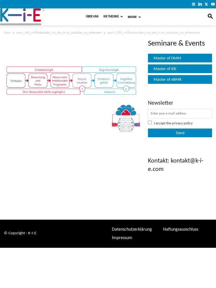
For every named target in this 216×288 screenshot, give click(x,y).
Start (7, 33)
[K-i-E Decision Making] (35, 16)
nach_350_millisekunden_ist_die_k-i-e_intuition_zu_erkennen (59, 33)
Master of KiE (165, 69)
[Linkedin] (200, 4)
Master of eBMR (167, 80)
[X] (206, 4)
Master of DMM (167, 58)
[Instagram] (193, 4)
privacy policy (182, 123)
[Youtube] (213, 4)
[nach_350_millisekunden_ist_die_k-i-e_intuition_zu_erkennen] (72, 98)
